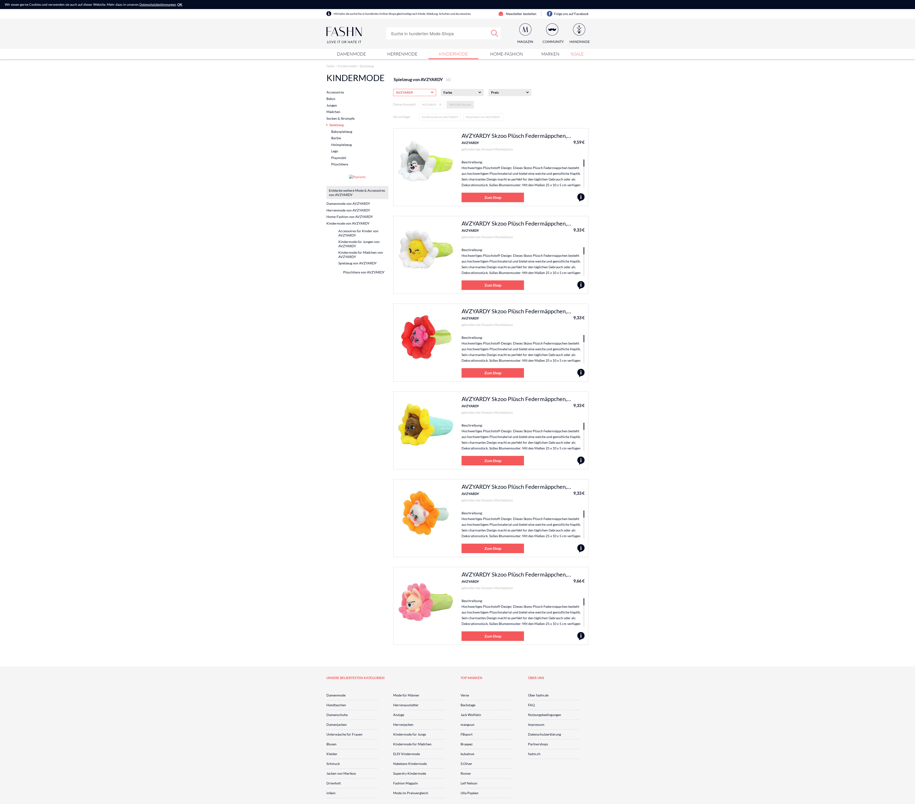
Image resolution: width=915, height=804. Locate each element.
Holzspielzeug (341, 145)
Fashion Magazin (405, 783)
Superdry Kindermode (409, 773)
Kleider (331, 754)
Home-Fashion (506, 54)
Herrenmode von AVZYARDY (348, 210)
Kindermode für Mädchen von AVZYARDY (360, 254)
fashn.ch (534, 754)
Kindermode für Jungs (409, 734)
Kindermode (453, 54)
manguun (467, 724)
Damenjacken (336, 724)
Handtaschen (336, 705)
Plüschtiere (339, 164)
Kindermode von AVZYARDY (440, 117)
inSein (331, 793)
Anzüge (398, 715)
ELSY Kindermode (406, 754)
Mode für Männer (406, 695)
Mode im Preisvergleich (410, 793)
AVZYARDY (470, 143)
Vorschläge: (402, 117)
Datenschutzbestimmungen (157, 4)
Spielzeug (367, 66)
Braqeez (467, 744)
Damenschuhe (337, 715)
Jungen (331, 105)
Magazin (525, 42)
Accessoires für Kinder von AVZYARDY (358, 233)
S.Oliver (466, 764)
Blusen (331, 744)
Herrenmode (402, 54)
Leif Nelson (469, 783)
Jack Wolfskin (471, 715)
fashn (330, 66)
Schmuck (333, 764)
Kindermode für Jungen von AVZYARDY (359, 244)
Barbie (336, 138)
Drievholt (333, 783)
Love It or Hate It (344, 42)
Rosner (466, 773)
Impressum (536, 724)
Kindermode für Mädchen (412, 744)
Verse (465, 695)
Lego (334, 151)
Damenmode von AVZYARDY (348, 203)
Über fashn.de (538, 695)
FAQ (531, 705)
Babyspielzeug (341, 131)
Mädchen (333, 112)
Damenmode (351, 54)
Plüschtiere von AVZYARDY (483, 117)
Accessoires (335, 92)
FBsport (467, 734)
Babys (330, 99)
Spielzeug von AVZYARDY (357, 263)
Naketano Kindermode (410, 764)
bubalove (467, 754)
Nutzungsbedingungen (544, 715)
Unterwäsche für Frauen (344, 734)
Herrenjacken (403, 724)
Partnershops (538, 744)
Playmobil (338, 158)
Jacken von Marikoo (341, 773)
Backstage (468, 705)
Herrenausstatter (406, 705)
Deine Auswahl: (405, 104)
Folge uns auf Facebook (571, 14)
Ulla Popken (469, 793)
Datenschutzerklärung (544, 734)
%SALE (577, 54)
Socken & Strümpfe (340, 118)
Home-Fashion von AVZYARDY (349, 217)
